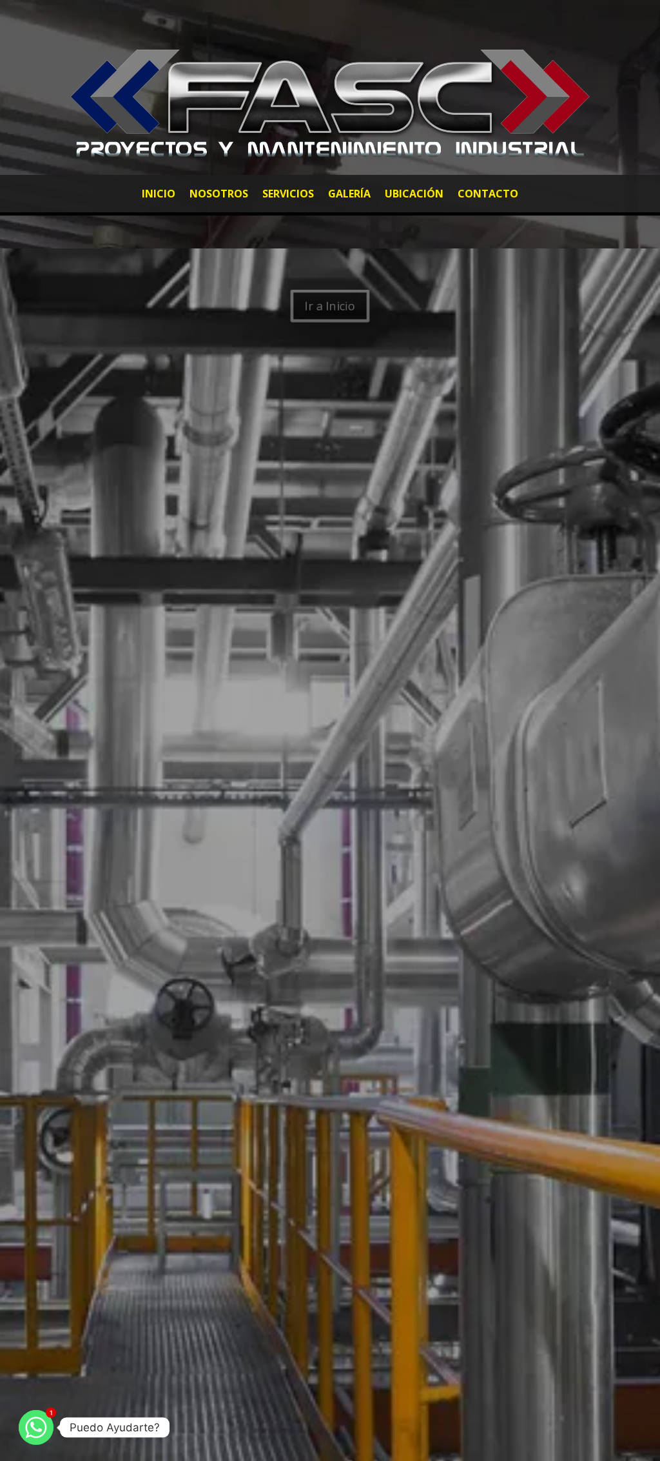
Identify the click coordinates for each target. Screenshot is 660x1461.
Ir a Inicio (330, 305)
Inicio (158, 195)
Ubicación (414, 195)
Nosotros (218, 195)
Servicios (288, 195)
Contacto (488, 195)
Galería (349, 195)
